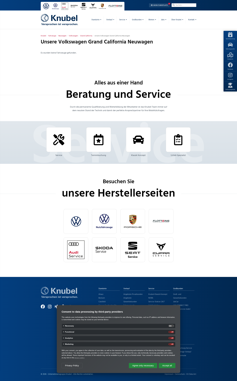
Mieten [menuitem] (151, 19)
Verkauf (126, 288)
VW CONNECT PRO (180, 305)
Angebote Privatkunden (133, 294)
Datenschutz (180, 374)
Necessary (69, 326)
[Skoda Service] (104, 249)
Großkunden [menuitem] (137, 19)
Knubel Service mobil (181, 309)
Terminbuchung (230, 39)
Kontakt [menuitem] (191, 19)
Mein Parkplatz (160, 5)
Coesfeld (102, 301)
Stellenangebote (230, 89)
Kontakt (176, 342)
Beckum (102, 298)
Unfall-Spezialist (178, 155)
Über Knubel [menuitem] (176, 19)
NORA (150, 298)
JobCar (175, 301)
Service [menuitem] (122, 19)
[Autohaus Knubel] (59, 20)
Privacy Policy (72, 365)
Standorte (230, 59)
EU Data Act (191, 374)
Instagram (230, 79)
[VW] (76, 221)
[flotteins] (161, 221)
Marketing (69, 344)
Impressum (169, 374)
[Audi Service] (76, 249)
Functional (69, 332)
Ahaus (101, 294)
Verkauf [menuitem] (109, 19)
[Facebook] (44, 307)
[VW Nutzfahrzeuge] (104, 221)
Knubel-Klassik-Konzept (157, 294)
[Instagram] (51, 307)
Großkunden (178, 288)
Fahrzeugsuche (230, 49)
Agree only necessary (143, 365)
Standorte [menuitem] (95, 19)
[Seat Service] (132, 249)
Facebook (230, 69)
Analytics (69, 338)
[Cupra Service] (161, 249)
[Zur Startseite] (59, 295)
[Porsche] (132, 221)
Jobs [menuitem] (163, 19)
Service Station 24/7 (156, 301)
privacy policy (79, 358)
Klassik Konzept (138, 155)
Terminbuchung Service (182, 348)
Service (58, 155)
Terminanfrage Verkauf (182, 351)
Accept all (167, 365)
